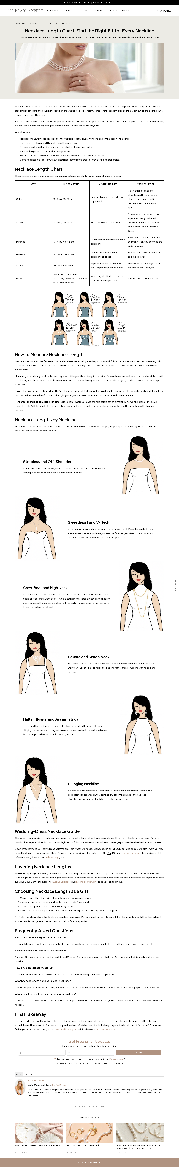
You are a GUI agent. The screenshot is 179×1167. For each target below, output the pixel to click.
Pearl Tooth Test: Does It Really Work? (83, 1145)
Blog (17, 23)
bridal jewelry (51, 857)
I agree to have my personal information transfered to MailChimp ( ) (91, 1059)
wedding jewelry (131, 852)
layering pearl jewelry (86, 881)
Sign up (138, 1052)
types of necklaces (105, 1029)
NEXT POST (175, 586)
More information (116, 1059)
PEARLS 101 (52, 10)
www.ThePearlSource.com (105, 2)
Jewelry (25, 23)
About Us (127, 10)
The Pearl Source (59, 1085)
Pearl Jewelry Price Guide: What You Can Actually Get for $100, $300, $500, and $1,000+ (139, 1147)
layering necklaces (61, 881)
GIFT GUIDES (83, 10)
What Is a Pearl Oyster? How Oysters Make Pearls (37, 1145)
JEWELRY (67, 10)
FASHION (113, 10)
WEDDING (99, 10)
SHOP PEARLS (164, 10)
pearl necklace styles (66, 1029)
